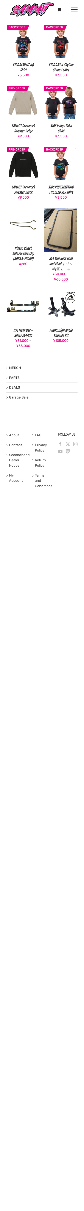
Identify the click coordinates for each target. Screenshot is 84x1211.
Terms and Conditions (42, 480)
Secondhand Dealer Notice (16, 460)
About (14, 435)
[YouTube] (60, 451)
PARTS (14, 378)
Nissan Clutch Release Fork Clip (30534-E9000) (23, 253)
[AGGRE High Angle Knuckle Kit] (60, 293)
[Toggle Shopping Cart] (59, 9)
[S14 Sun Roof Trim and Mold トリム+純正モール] (60, 211)
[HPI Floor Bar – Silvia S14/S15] (23, 293)
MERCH (15, 368)
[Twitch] (68, 451)
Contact (15, 445)
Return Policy (40, 462)
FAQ (38, 435)
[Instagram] (75, 444)
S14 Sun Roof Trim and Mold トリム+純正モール (61, 263)
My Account (16, 478)
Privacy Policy (41, 447)
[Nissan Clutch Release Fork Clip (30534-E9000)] (23, 211)
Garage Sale (18, 397)
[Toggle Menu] (74, 9)
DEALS (14, 387)
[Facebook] (60, 444)
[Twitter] (68, 444)
